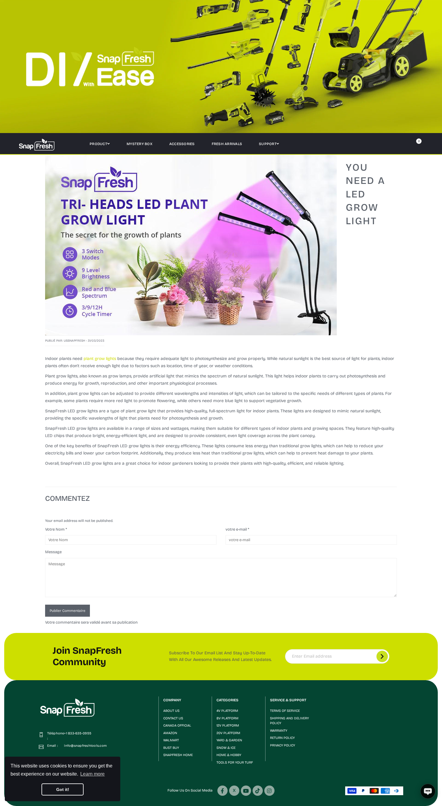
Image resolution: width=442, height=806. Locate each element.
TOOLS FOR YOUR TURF (234, 762)
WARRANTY (278, 731)
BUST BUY (171, 748)
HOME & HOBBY (228, 755)
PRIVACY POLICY (282, 745)
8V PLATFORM (227, 718)
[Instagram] (269, 791)
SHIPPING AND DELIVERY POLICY (289, 720)
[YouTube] (246, 791)
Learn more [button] (92, 774)
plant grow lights (100, 358)
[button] (185, 700)
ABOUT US (171, 711)
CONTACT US (173, 718)
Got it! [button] (62, 789)
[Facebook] (222, 791)
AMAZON (170, 733)
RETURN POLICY (282, 738)
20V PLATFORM (228, 733)
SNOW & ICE (225, 748)
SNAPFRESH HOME (178, 755)
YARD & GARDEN (229, 740)
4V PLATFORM (227, 711)
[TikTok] (258, 791)
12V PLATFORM (227, 725)
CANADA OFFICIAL (177, 725)
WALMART (171, 740)
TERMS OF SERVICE (285, 711)
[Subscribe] (382, 656)
